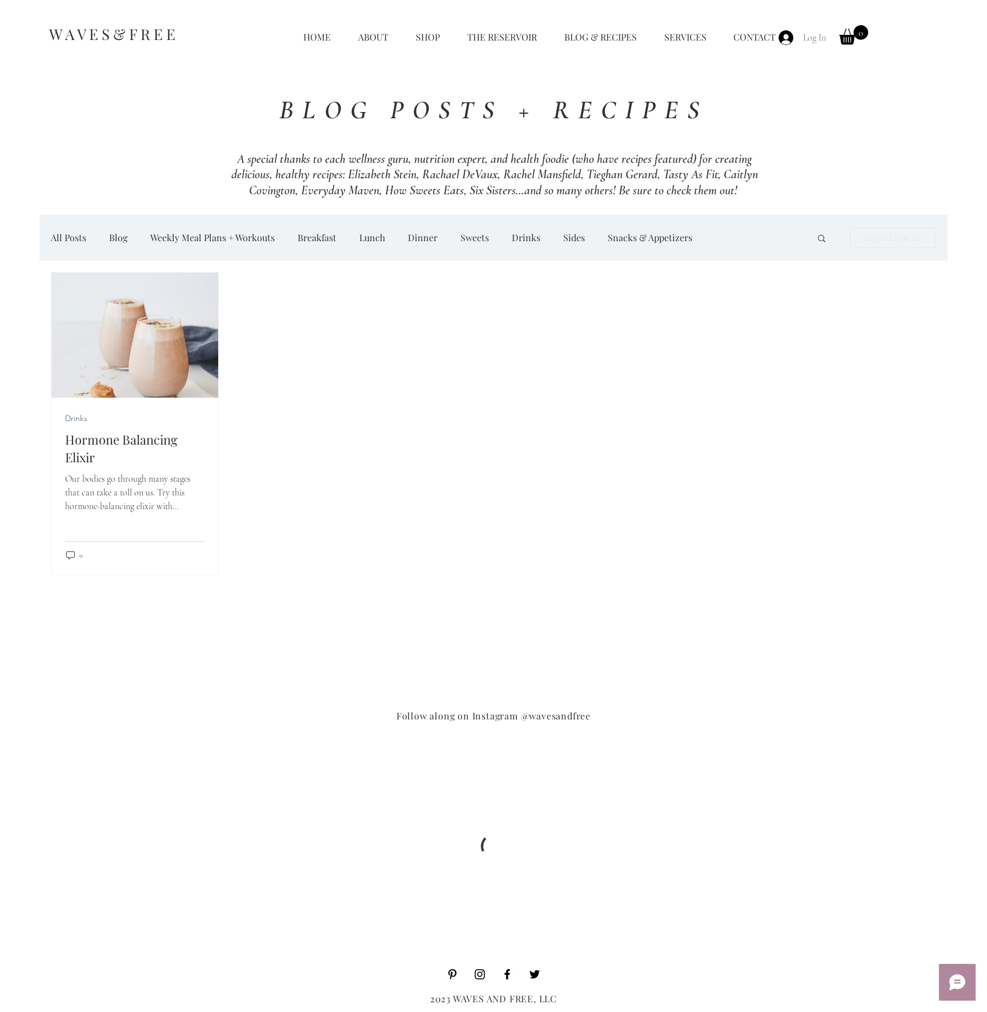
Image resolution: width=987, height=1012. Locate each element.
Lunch (372, 237)
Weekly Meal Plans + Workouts (212, 237)
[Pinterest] (452, 974)
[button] (853, 35)
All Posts (68, 237)
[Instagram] (480, 974)
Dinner (423, 237)
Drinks (526, 237)
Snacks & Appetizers (650, 237)
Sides (574, 237)
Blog (118, 237)
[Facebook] (507, 974)
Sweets (474, 237)
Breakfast (317, 237)
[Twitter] (534, 974)
